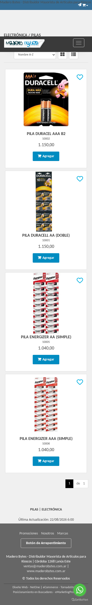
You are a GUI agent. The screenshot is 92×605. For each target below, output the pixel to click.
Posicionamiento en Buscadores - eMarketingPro (43, 592)
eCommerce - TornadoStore (60, 587)
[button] (79, 5)
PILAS (36, 35)
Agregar (48, 156)
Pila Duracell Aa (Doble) (46, 236)
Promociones (28, 533)
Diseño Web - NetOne (26, 587)
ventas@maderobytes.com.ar (45, 566)
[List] (73, 54)
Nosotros (47, 533)
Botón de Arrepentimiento (46, 543)
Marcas (62, 533)
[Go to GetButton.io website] (80, 599)
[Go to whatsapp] (79, 590)
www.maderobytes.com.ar (46, 571)
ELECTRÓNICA (15, 35)
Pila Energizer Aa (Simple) (46, 337)
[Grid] (62, 54)
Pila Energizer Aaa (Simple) (46, 439)
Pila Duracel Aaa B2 (46, 134)
